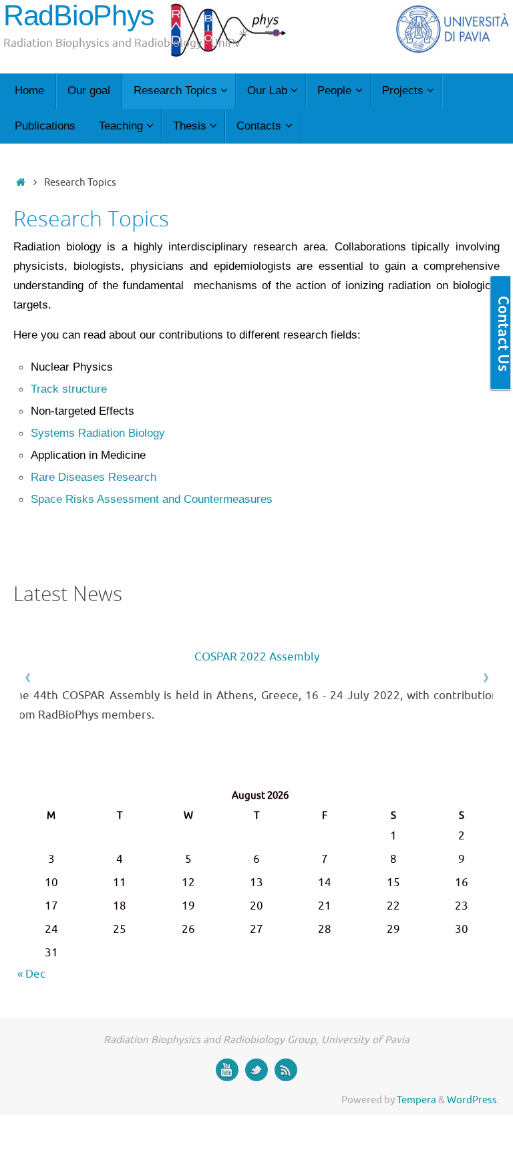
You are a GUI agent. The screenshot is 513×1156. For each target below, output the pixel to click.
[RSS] (286, 1069)
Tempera (416, 1100)
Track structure (69, 389)
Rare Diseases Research (93, 477)
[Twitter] (256, 1069)
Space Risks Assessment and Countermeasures (152, 499)
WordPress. (473, 1100)
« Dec (31, 974)
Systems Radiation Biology (98, 433)
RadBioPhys (78, 15)
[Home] (20, 182)
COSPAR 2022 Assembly (256, 657)
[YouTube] (227, 1069)
